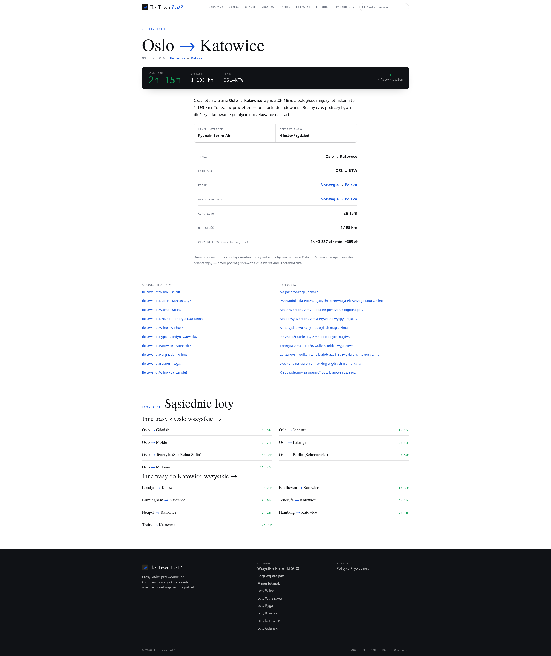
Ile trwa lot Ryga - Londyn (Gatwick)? (169, 336)
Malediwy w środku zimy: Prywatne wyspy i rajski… (318, 318)
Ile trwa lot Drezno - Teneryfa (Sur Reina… (173, 318)
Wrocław (268, 7)
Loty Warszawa (269, 598)
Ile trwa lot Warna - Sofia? (161, 309)
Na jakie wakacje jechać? (299, 292)
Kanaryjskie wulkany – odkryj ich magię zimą (314, 327)
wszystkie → (204, 418)
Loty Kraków (267, 613)
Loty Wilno (265, 590)
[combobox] (384, 7)
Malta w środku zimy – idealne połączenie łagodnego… (321, 309)
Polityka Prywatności (353, 568)
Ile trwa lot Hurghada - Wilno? (164, 354)
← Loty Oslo (154, 29)
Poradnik (345, 7)
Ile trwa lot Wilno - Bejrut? (161, 292)
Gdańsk (250, 7)
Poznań (285, 7)
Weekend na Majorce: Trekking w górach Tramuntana (320, 363)
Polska (197, 58)
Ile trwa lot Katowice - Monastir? (166, 345)
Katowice (303, 7)
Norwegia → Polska (338, 199)
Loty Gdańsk (267, 628)
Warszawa (216, 7)
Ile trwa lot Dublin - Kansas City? (166, 300)
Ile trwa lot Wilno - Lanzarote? (164, 372)
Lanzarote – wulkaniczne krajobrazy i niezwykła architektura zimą (329, 354)
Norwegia (177, 58)
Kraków (234, 7)
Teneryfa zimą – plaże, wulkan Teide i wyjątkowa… (318, 345)
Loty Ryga (265, 605)
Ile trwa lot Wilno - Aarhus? (162, 327)
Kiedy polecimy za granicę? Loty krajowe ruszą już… (319, 372)
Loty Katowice (268, 620)
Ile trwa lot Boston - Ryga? (162, 363)
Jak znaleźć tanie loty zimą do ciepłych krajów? (315, 336)
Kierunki (323, 7)
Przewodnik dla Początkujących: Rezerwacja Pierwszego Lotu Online (331, 300)
